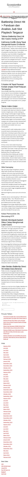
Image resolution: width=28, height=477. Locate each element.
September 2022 (7, 448)
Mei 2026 (5, 352)
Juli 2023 (5, 426)
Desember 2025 (7, 363)
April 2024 (6, 407)
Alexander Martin (20, 302)
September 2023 (7, 422)
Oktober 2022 (7, 446)
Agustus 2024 (7, 398)
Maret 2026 (6, 357)
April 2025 (6, 381)
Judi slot (3, 474)
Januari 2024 (6, 413)
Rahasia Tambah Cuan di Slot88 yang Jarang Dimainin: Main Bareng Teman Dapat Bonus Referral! (14, 337)
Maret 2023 (6, 435)
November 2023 (7, 418)
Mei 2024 (5, 405)
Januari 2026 (6, 361)
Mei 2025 (5, 378)
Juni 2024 (5, 403)
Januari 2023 (6, 440)
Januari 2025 (6, 387)
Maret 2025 (6, 383)
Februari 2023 (7, 437)
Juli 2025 (5, 374)
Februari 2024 (7, 411)
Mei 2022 (5, 450)
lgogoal (3, 472)
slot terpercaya (6, 466)
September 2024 (7, 396)
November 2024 (7, 392)
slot (2, 464)
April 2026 (6, 355)
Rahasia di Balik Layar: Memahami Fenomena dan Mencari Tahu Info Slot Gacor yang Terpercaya (15, 331)
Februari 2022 (7, 457)
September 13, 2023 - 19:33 (9, 302)
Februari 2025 (7, 385)
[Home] (1, 16)
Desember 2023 (7, 416)
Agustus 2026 (7, 346)
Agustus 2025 (7, 372)
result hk (4, 468)
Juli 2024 (5, 400)
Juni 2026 (5, 350)
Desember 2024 (7, 389)
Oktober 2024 (7, 394)
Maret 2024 (6, 409)
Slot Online (4, 304)
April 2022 (6, 453)
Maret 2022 (6, 455)
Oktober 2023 (7, 420)
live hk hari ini (5, 470)
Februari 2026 (7, 359)
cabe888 (3, 69)
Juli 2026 (5, 348)
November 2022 (7, 444)
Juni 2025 (5, 376)
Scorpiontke (14, 4)
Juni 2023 (5, 429)
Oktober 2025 (7, 368)
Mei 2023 (5, 431)
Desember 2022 (7, 442)
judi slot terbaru (7, 305)
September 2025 (7, 370)
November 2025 (7, 365)
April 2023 (6, 433)
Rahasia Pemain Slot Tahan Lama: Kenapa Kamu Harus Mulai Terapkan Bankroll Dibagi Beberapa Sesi (14, 322)
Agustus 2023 (7, 424)
